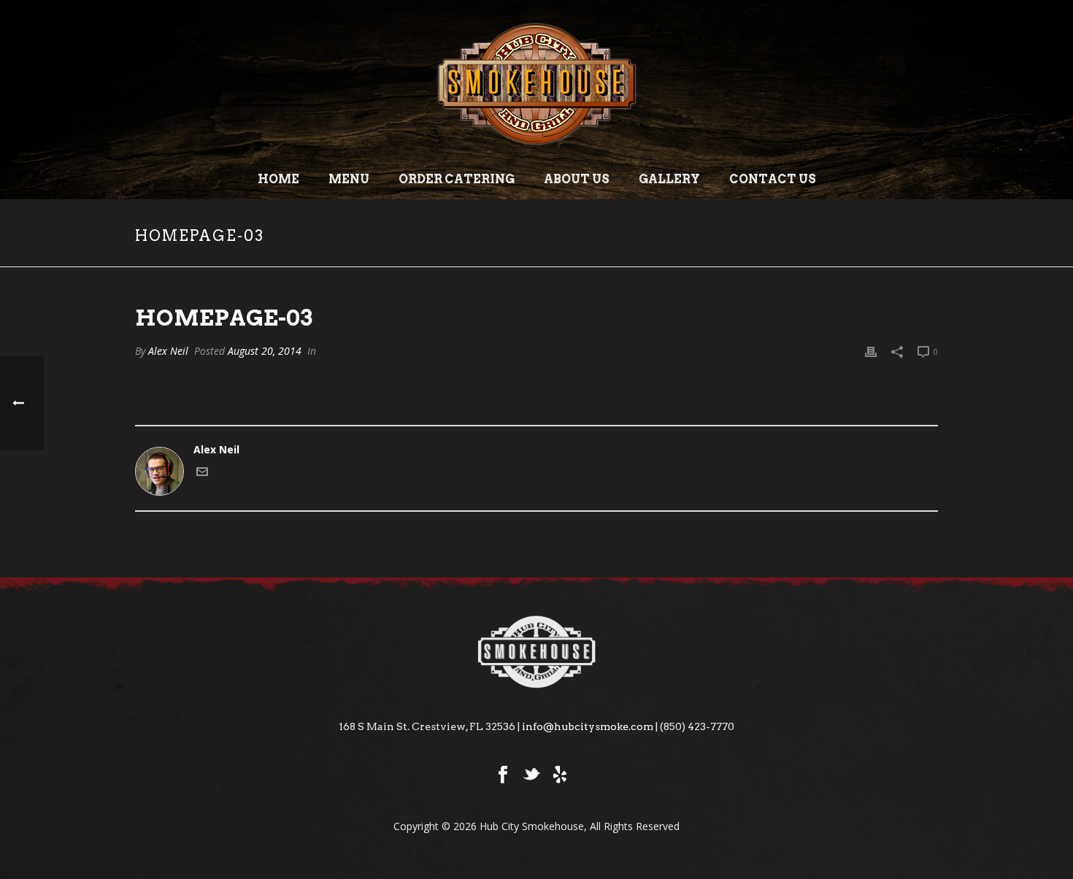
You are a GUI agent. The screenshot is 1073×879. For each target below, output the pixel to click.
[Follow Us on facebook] (503, 775)
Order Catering (457, 179)
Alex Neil (168, 351)
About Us (576, 179)
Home (278, 179)
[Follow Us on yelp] (560, 775)
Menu (348, 179)
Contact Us (772, 179)
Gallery (669, 179)
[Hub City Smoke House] (536, 80)
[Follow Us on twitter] (531, 775)
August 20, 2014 (264, 351)
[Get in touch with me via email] (202, 473)
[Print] (871, 350)
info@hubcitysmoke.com (587, 726)
